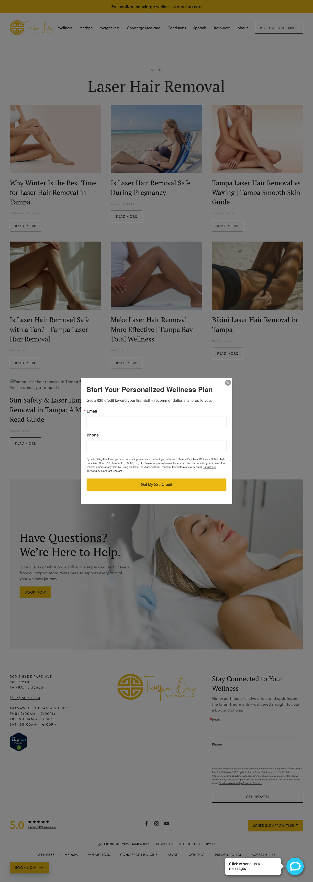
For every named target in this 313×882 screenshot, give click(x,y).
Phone (93, 435)
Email (92, 411)
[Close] (228, 383)
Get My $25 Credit (156, 484)
